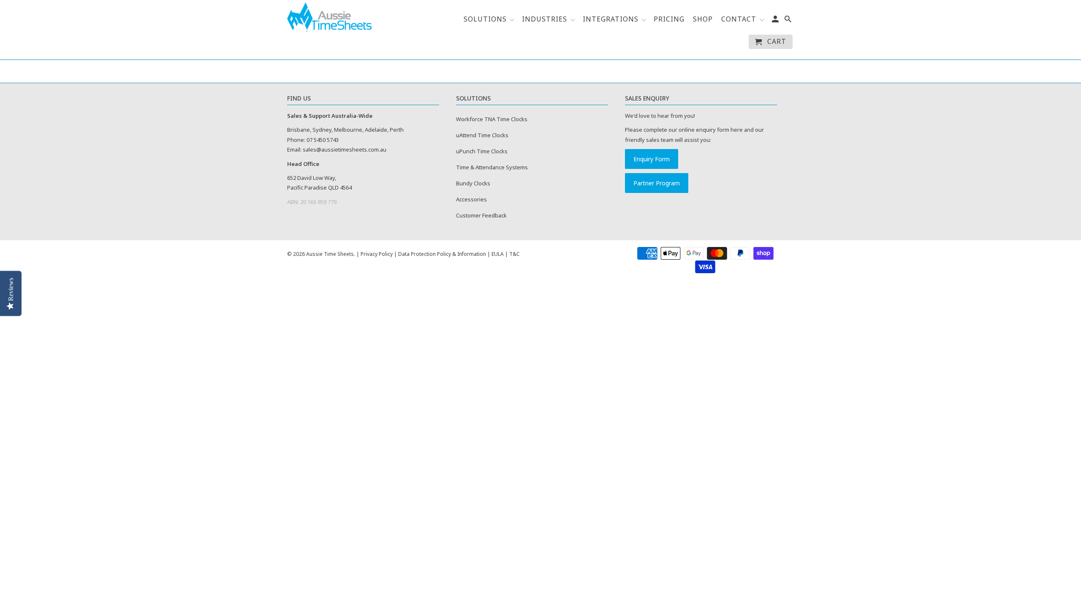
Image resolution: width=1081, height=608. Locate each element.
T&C (514, 254)
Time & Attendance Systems (492, 167)
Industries (544, 19)
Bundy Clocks (473, 183)
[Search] (789, 20)
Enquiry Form (651, 159)
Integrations (612, 19)
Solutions (486, 19)
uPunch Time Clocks (482, 151)
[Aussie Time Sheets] (329, 17)
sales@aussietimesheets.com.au (344, 149)
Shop (703, 19)
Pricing (669, 19)
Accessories (471, 199)
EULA (498, 254)
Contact (738, 19)
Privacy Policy (377, 254)
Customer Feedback (481, 215)
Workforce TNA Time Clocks (491, 119)
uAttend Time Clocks (482, 135)
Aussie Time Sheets (330, 254)
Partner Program (656, 183)
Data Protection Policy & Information (442, 254)
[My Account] (776, 20)
